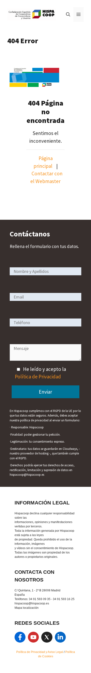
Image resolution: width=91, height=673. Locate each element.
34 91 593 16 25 (63, 599)
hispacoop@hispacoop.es (32, 603)
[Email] (45, 296)
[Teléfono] (45, 322)
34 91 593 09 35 (39, 599)
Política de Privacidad (38, 376)
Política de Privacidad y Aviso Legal (40, 652)
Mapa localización (27, 607)
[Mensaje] (45, 359)
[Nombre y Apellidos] (45, 271)
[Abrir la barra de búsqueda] (68, 14)
